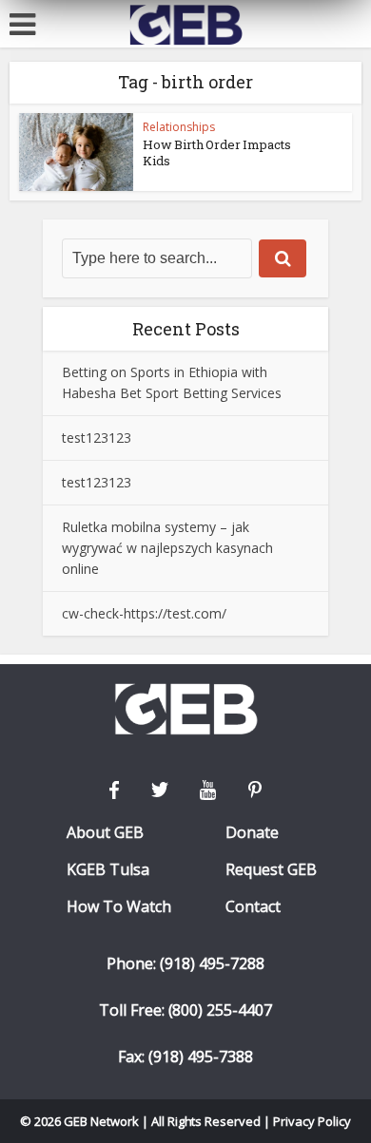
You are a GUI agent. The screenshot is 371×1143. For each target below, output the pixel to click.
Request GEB (271, 870)
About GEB (105, 833)
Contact (253, 907)
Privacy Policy (312, 1121)
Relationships (179, 127)
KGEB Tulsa (108, 870)
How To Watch (119, 907)
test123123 (96, 438)
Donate (252, 833)
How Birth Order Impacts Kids (217, 152)
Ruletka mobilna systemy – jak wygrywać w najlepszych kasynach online (167, 548)
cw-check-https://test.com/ (144, 613)
